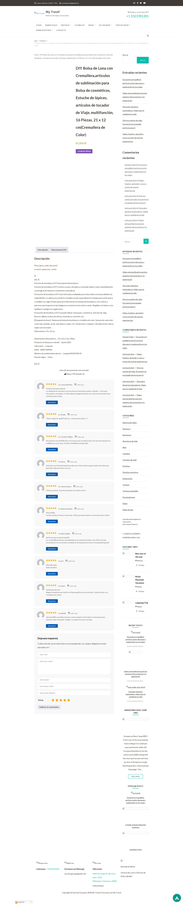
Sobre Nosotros (43, 30)
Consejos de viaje (130, 460)
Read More (135, 776)
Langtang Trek (141, 603)
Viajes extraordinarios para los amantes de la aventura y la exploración (135, 97)
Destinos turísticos (130, 472)
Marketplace (51, 25)
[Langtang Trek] (128, 603)
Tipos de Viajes (122, 25)
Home (39, 25)
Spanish (21, 902)
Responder (52, 402)
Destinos (65, 25)
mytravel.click (130, 180)
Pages (91, 25)
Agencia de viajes (130, 422)
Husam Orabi (130, 165)
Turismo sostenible (130, 491)
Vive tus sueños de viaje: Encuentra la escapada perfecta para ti (133, 124)
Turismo (126, 485)
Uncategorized (129, 497)
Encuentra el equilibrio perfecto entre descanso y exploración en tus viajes (133, 83)
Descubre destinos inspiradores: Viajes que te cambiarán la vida (133, 110)
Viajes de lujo (128, 510)
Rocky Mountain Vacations (139, 579)
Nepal (139, 587)
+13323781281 (52, 869)
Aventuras (127, 435)
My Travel (53, 12)
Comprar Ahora (84, 151)
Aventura (126, 429)
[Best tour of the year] (128, 554)
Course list (80, 25)
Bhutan (140, 561)
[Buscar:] (133, 241)
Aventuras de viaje (130, 441)
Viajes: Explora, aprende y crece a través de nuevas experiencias (133, 138)
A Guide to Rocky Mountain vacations (135, 826)
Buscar (125, 55)
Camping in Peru (135, 849)
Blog (124, 447)
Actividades (104, 25)
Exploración (127, 478)
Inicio (36, 55)
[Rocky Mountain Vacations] (128, 577)
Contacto (61, 30)
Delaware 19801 (110, 881)
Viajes (125, 503)
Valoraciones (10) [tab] (58, 250)
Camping (126, 453)
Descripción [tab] (43, 250)
